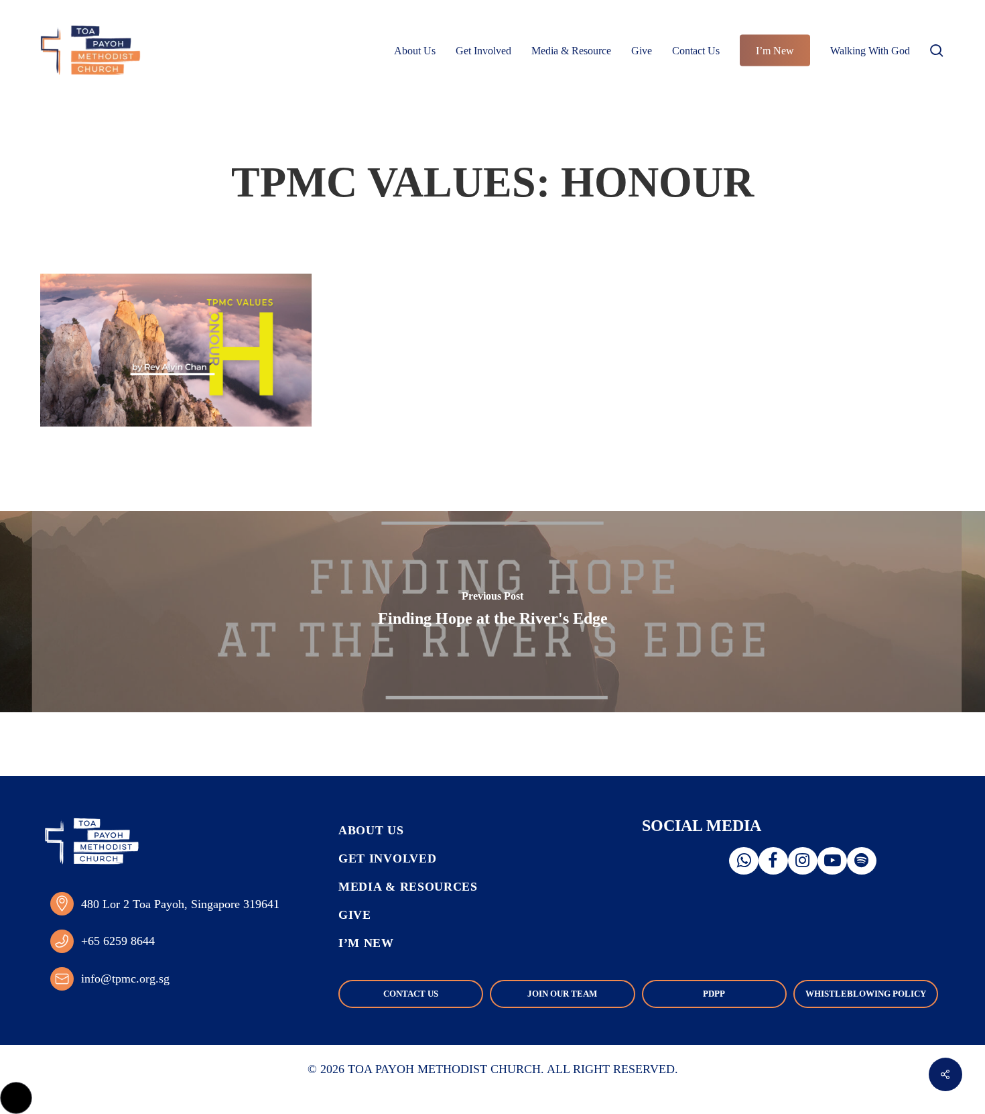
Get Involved (387, 858)
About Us (371, 830)
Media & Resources (408, 886)
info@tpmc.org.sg (125, 978)
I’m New (366, 943)
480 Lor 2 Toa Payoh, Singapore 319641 (180, 904)
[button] (16, 1098)
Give (354, 915)
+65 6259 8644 (118, 941)
